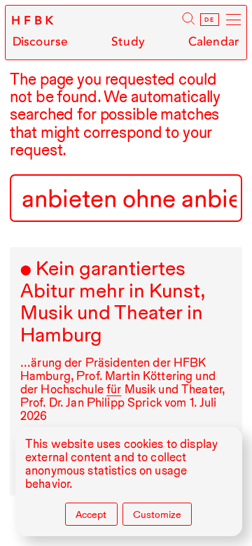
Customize (157, 514)
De (209, 20)
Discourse (40, 41)
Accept (91, 514)
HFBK (34, 21)
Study (128, 41)
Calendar (213, 41)
